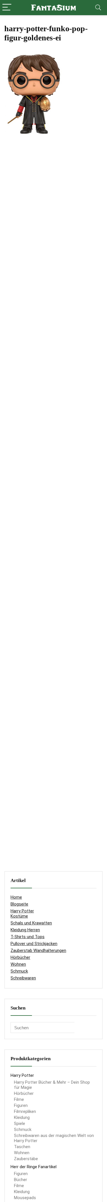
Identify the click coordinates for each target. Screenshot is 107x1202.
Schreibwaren (23, 978)
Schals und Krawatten (31, 923)
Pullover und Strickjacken (34, 943)
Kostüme (19, 916)
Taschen (22, 1146)
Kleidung (22, 1117)
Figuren (21, 1105)
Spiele (19, 1123)
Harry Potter (22, 911)
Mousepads (25, 1197)
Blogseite (19, 904)
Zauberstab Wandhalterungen (38, 950)
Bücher (20, 1179)
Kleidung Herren (25, 929)
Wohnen (18, 964)
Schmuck (19, 971)
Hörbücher (20, 957)
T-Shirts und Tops (28, 936)
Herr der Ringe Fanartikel (33, 1166)
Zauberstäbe (26, 1158)
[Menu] (7, 7)
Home (16, 897)
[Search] (98, 7)
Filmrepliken (25, 1111)
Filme (19, 1099)
